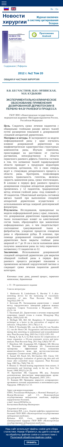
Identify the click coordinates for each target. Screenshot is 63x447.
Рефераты (22, 66)
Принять (31, 442)
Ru (52, 9)
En (57, 9)
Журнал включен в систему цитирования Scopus (43, 20)
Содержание (10, 66)
